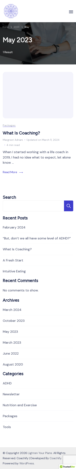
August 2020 (13, 364)
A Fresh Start (13, 260)
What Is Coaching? (21, 133)
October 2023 (14, 320)
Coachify (55, 458)
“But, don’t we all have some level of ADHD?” (37, 238)
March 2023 (12, 342)
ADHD (7, 383)
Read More (10, 172)
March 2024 (12, 310)
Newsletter (11, 394)
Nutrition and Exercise (20, 405)
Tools (7, 427)
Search (9, 197)
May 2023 (10, 331)
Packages (9, 125)
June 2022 (11, 353)
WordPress (26, 463)
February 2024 (14, 227)
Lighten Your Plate (40, 453)
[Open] (71, 12)
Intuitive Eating (14, 271)
